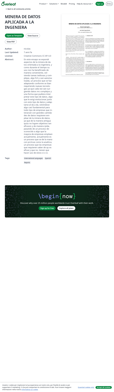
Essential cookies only (86, 387)
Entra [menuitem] (109, 4)
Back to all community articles (18, 9)
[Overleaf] (8, 4)
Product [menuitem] (42, 4)
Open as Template (14, 35)
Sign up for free (47, 208)
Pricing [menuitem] (72, 4)
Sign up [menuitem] (100, 4)
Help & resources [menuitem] (84, 4)
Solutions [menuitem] (53, 4)
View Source (33, 35)
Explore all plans (66, 208)
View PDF (11, 41)
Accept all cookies (103, 387)
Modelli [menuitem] (64, 4)
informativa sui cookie (29, 389)
